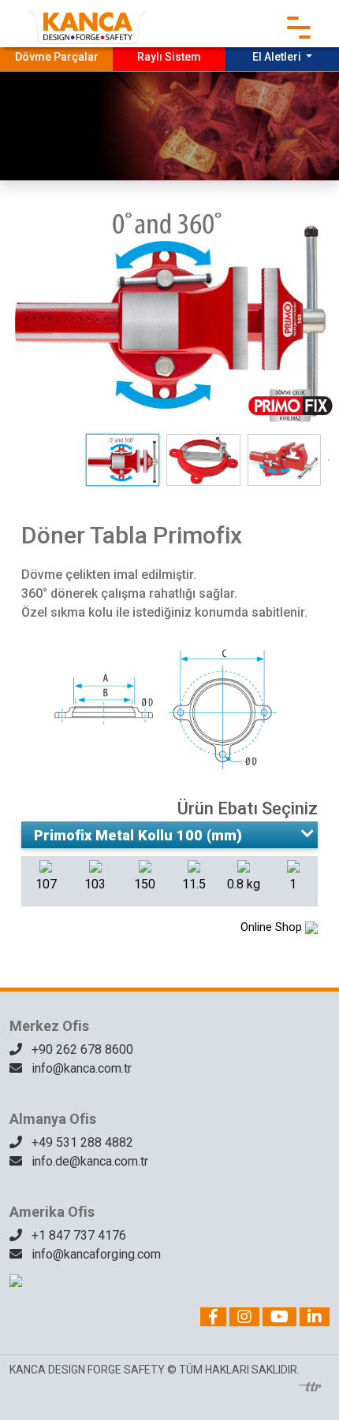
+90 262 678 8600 (80, 1049)
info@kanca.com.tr (80, 1068)
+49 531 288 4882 (80, 1142)
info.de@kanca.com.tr (88, 1161)
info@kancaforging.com (94, 1254)
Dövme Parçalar (57, 56)
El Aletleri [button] (278, 56)
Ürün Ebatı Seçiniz (247, 808)
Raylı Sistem (169, 56)
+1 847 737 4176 (77, 1235)
